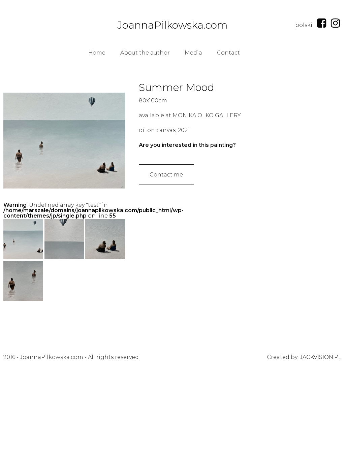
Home (96, 53)
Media (193, 53)
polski (303, 25)
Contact (228, 53)
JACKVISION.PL (321, 357)
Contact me (166, 174)
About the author (145, 53)
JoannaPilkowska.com (172, 25)
